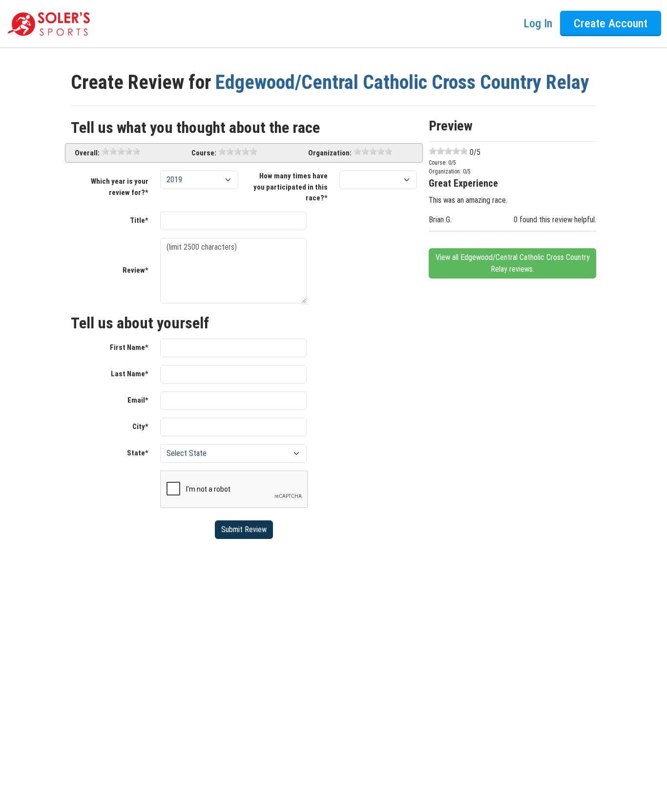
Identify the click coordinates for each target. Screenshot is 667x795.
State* (137, 453)
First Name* (129, 347)
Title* (139, 220)
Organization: (330, 153)
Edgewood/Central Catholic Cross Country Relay (402, 82)
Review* (135, 270)
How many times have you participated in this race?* (290, 187)
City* (140, 426)
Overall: (87, 153)
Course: (203, 153)
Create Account (610, 23)
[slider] (121, 151)
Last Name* (129, 373)
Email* (137, 400)
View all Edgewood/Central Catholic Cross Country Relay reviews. (513, 263)
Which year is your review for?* (119, 187)
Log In (537, 23)
